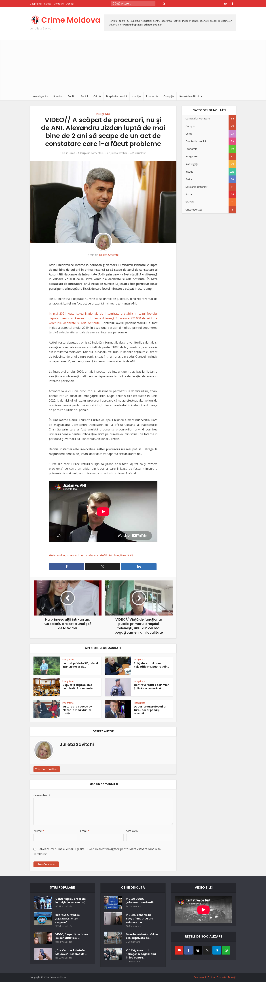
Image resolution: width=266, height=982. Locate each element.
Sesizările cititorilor (190, 96)
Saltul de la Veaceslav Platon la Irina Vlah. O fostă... (77, 710)
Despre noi (36, 3)
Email (85, 831)
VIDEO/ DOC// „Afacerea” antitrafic (140, 900)
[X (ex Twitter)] (207, 950)
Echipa (48, 3)
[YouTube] (179, 950)
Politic (71, 96)
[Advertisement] (133, 65)
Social (84, 96)
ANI (104, 555)
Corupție (168, 96)
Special (57, 96)
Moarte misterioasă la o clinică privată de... (142, 936)
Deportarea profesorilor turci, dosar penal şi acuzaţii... (150, 710)
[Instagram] (198, 950)
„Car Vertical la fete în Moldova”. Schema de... (71, 952)
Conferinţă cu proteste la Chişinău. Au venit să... (71, 900)
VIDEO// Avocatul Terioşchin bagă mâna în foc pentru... (141, 954)
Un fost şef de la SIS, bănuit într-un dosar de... (80, 664)
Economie (152, 96)
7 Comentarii (133, 941)
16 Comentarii (133, 926)
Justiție (136, 96)
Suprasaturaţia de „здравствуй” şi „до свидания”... (67, 918)
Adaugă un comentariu (91, 153)
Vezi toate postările (46, 769)
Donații (70, 3)
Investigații (39, 96)
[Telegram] (216, 950)
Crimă (97, 96)
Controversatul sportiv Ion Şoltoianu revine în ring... (151, 686)
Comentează (41, 795)
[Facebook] (188, 950)
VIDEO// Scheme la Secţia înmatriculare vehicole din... (139, 918)
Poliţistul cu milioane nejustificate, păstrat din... (152, 664)
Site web (132, 831)
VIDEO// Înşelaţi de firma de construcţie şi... (71, 936)
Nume (38, 831)
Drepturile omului (116, 96)
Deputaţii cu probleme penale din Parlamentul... (79, 686)
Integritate (103, 114)
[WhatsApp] (226, 950)
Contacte (59, 3)
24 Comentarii (133, 906)
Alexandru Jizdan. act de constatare (74, 555)
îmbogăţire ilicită (122, 555)
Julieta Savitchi (119, 153)
